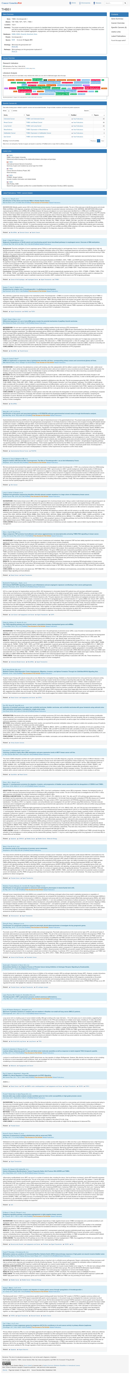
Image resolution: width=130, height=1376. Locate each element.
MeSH (33, 97)
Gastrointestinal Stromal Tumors (19, 451)
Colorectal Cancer (61, 80)
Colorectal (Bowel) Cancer (17, 662)
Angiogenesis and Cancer (27, 614)
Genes (73, 3)
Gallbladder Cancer (10, 133)
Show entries (10, 111)
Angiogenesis (25, 91)
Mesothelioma (52, 80)
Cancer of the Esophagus (17, 279)
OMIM (13, 34)
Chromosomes (85, 3)
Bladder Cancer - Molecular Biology (47, 838)
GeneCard (30, 34)
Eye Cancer (40, 91)
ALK (11, 1205)
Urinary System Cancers (17, 743)
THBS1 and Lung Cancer (33, 126)
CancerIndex (39, 97)
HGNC (18, 34)
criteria (33, 68)
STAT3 (40, 697)
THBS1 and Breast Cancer (34, 122)
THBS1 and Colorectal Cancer (35, 119)
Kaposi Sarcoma (23, 1349)
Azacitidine (13, 774)
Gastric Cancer (35, 232)
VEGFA (80, 1086)
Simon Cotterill (28, 1365)
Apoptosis (12, 88)
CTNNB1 (56, 279)
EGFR (52, 614)
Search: (86, 111)
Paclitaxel (45, 1244)
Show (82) (15, 46)
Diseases (98, 3)
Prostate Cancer (71, 80)
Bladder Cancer (30, 838)
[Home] (5, 1370)
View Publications (78, 119)
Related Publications (54, 202)
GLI (72, 1244)
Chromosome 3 (14, 916)
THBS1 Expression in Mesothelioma (37, 129)
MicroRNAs (73, 94)
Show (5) (14, 51)
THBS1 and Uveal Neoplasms (35, 137)
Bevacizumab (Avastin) (17, 1244)
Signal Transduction (46, 279)
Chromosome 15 (21, 83)
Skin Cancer (11, 80)
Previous (93, 141)
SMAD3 (26, 311)
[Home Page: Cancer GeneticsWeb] (12, 2)
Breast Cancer (51, 85)
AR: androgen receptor (41, 987)
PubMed (27, 68)
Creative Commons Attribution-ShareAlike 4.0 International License (61, 1365)
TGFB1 (33, 311)
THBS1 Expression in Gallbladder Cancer (38, 133)
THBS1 (11, 155)
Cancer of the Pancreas (17, 957)
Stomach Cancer (24, 232)
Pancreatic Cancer (31, 957)
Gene (35, 34)
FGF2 (22, 1086)
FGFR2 (12, 1316)
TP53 (45, 80)
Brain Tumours (41, 85)
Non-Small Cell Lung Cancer (18, 1041)
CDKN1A (21, 838)
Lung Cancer (28, 80)
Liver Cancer (14, 614)
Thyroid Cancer (23, 351)
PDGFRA (33, 451)
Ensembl (23, 34)
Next (102, 141)
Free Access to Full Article (40, 203)
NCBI (13, 40)
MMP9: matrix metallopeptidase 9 (36, 1086)
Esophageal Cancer (32, 279)
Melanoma (13, 1066)
